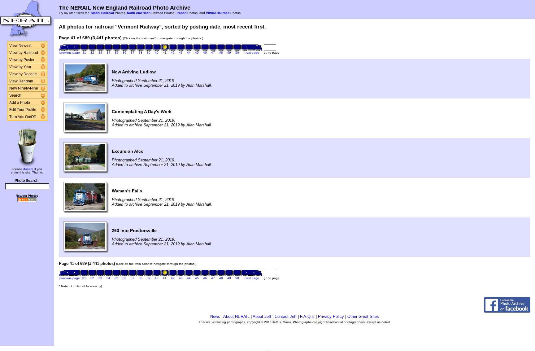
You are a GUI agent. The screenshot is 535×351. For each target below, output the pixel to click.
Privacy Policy (331, 316)
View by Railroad (23, 53)
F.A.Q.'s (307, 316)
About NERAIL (236, 316)
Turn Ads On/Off (22, 117)
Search (15, 95)
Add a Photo (19, 102)
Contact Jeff (286, 316)
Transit (181, 13)
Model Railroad (102, 13)
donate (28, 169)
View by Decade (23, 74)
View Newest (20, 45)
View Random (21, 81)
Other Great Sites (363, 316)
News (215, 316)
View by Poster (21, 60)
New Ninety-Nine (23, 88)
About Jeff (262, 316)
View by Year (20, 67)
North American (138, 13)
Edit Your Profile (22, 110)
